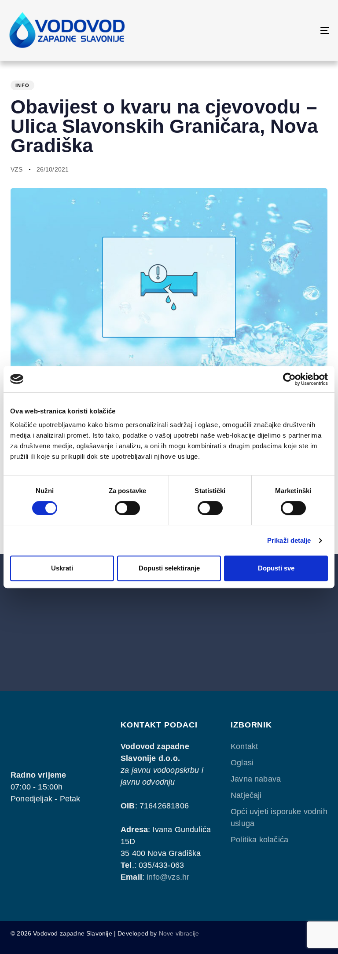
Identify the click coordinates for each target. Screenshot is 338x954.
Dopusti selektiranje (169, 568)
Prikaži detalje (289, 540)
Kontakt (244, 746)
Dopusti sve (276, 568)
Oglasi (242, 762)
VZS (17, 169)
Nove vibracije (179, 933)
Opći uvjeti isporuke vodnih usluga (279, 817)
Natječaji (246, 795)
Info (22, 85)
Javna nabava (256, 779)
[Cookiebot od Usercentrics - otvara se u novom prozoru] (289, 379)
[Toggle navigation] (275, 30)
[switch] (127, 508)
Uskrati (62, 568)
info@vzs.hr (168, 877)
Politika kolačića (259, 839)
